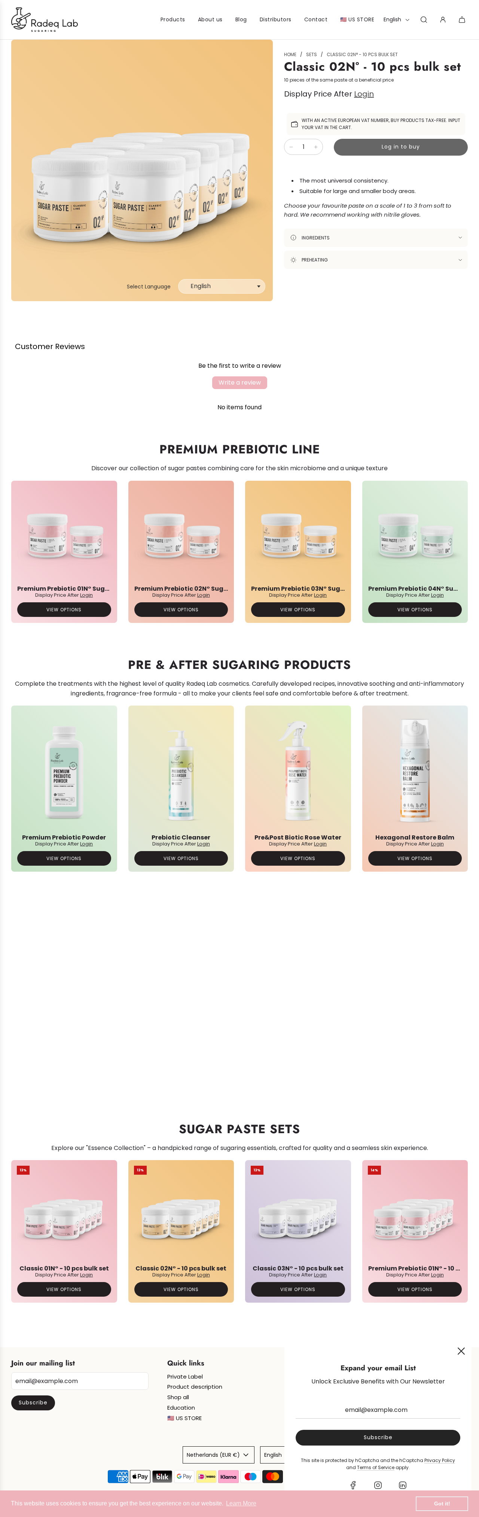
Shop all (178, 1397)
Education (181, 1408)
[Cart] (462, 19)
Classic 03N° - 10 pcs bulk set (298, 1268)
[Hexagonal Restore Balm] (415, 770)
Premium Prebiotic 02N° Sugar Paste (192, 588)
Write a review (240, 382)
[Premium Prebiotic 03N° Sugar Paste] (298, 533)
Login (364, 94)
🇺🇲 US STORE (184, 1418)
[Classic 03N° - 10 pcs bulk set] (298, 1213)
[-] (291, 147)
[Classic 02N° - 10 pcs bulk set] (181, 1213)
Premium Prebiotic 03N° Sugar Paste (309, 588)
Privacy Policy (439, 1460)
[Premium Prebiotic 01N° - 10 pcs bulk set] (415, 1213)
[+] (316, 147)
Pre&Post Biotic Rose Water (297, 837)
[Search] (423, 19)
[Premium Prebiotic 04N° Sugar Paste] (415, 533)
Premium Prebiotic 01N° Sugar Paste (74, 588)
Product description (194, 1387)
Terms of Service (375, 1467)
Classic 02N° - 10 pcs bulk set (180, 1268)
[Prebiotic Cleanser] (181, 770)
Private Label (185, 1376)
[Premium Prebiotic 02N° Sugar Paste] (181, 533)
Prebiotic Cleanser (181, 837)
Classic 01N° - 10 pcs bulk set (64, 1268)
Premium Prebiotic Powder (64, 837)
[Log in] (442, 19)
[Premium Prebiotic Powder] (64, 770)
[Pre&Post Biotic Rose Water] (298, 770)
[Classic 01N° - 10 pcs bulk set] (64, 1213)
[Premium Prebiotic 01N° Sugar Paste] (64, 533)
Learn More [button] (241, 1503)
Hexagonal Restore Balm (414, 837)
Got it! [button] (442, 1504)
